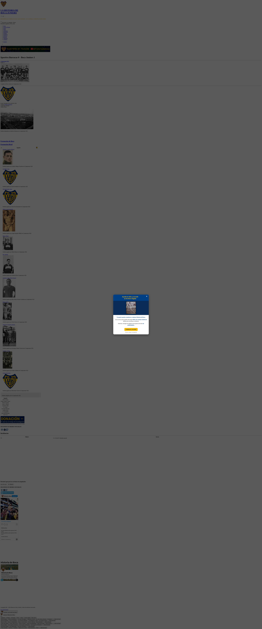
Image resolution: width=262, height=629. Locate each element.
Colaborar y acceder (131, 329)
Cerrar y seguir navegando (131, 332)
